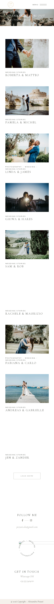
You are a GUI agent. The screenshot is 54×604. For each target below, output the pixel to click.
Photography (13, 167)
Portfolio (17, 19)
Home (9, 19)
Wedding (30, 167)
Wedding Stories (15, 72)
